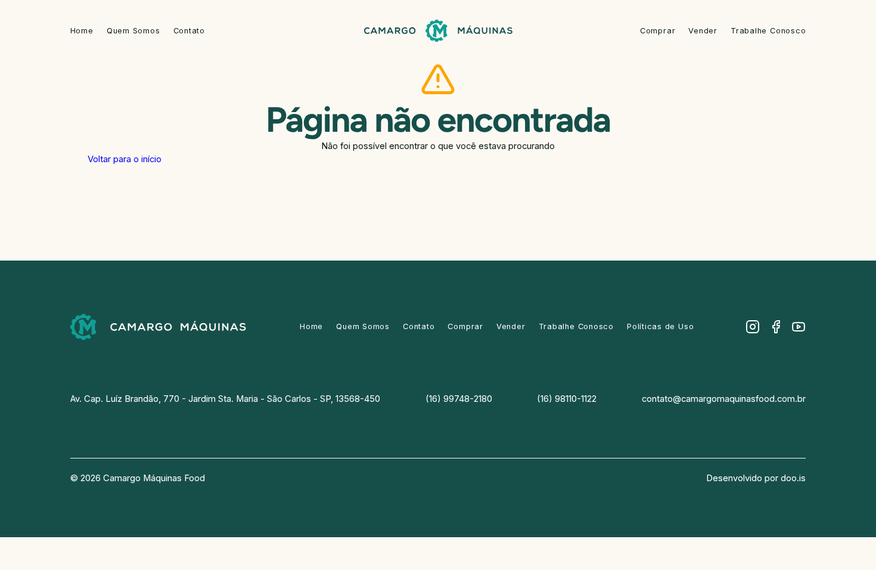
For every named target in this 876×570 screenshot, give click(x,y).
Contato (189, 30)
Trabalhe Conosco (768, 30)
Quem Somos (133, 30)
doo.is (793, 478)
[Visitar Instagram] (752, 327)
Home (82, 30)
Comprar (657, 30)
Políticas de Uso (660, 326)
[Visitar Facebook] (776, 327)
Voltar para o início (124, 159)
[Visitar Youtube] (798, 327)
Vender (702, 30)
